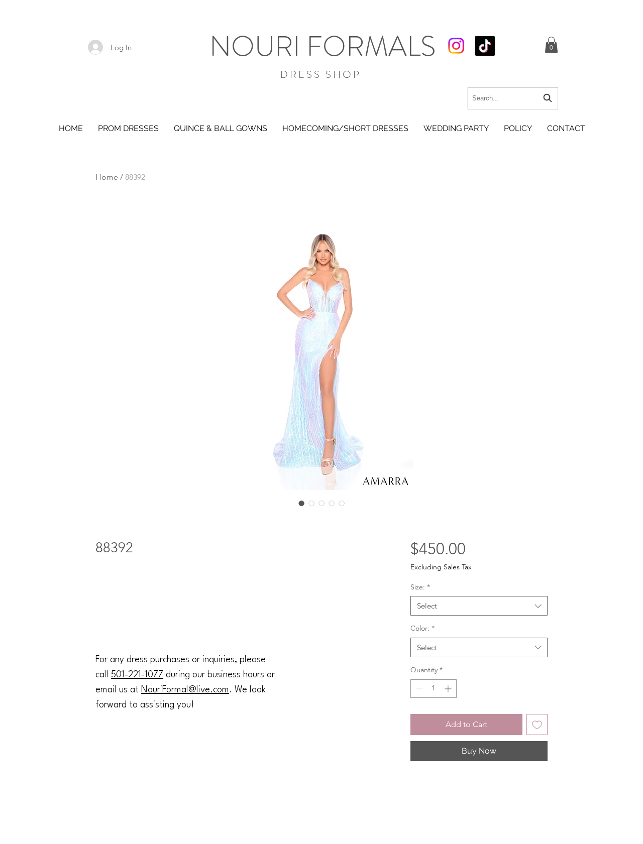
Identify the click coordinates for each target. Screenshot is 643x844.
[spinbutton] (433, 688)
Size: (420, 586)
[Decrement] (418, 688)
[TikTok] (485, 46)
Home (106, 177)
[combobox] (513, 98)
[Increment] (449, 688)
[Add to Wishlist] (537, 724)
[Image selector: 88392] (301, 503)
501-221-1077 (137, 674)
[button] (551, 45)
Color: (422, 628)
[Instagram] (456, 45)
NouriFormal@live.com (185, 689)
